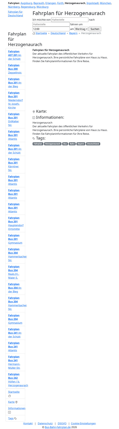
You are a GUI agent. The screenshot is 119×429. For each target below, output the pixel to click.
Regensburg (28, 7)
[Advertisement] (73, 87)
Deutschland (58, 33)
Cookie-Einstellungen (83, 423)
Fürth (60, 3)
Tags (11, 418)
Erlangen (50, 3)
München (105, 3)
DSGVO (62, 423)
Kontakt (28, 423)
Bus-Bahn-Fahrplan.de (58, 427)
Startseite (41, 33)
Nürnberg (14, 7)
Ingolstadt (93, 3)
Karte (11, 402)
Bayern (73, 33)
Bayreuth (38, 3)
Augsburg (26, 3)
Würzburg (42, 7)
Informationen (16, 408)
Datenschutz (45, 423)
